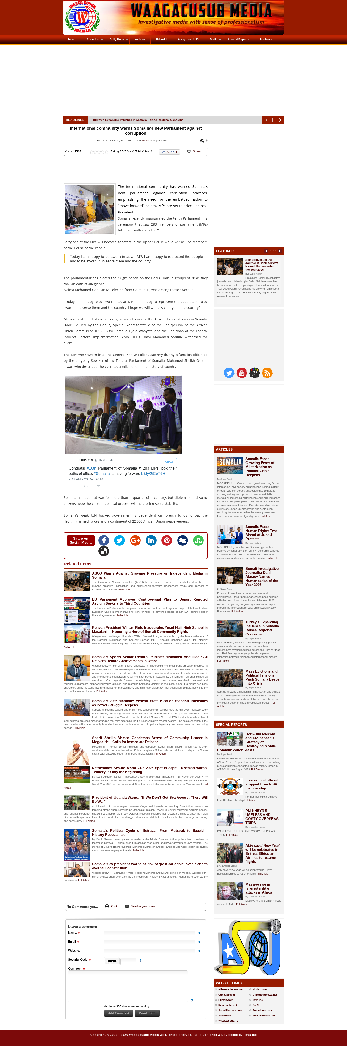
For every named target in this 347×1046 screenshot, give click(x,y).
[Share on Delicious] (103, 552)
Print (114, 906)
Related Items (77, 564)
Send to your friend (143, 906)
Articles (145, 140)
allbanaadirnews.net (230, 989)
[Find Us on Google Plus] (255, 377)
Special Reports (231, 725)
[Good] (99, 152)
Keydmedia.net (227, 1005)
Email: (72, 941)
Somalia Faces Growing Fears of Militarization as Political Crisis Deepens (259, 467)
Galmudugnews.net (265, 994)
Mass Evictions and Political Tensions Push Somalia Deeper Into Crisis (140, 120)
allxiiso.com (260, 989)
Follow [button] (168, 462)
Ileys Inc (258, 999)
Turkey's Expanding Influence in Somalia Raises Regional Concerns (262, 628)
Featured (225, 251)
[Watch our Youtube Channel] (242, 377)
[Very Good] (103, 152)
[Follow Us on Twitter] (229, 377)
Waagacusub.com (264, 1015)
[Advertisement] (118, 82)
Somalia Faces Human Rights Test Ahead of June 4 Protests (261, 533)
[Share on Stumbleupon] (198, 542)
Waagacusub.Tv (228, 1020)
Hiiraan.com (225, 999)
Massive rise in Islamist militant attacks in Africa (258, 888)
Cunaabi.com (226, 994)
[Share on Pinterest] (168, 542)
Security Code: (78, 959)
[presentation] (123, 414)
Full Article (124, 589)
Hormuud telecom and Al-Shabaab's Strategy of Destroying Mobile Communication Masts (246, 742)
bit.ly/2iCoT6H (153, 474)
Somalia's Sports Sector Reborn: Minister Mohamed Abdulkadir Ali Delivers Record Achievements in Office (150, 659)
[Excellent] (106, 152)
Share (197, 151)
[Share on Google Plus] (137, 542)
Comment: (75, 968)
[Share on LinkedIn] (152, 542)
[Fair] (95, 152)
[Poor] (91, 152)
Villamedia (224, 1015)
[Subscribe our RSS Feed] (267, 377)
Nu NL (256, 1005)
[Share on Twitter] (121, 542)
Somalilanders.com (230, 1010)
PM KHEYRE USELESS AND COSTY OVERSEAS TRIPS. (262, 817)
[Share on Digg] (184, 542)
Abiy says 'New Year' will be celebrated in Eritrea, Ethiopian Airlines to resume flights (262, 853)
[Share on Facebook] (105, 542)
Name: (73, 932)
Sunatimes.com (262, 1010)
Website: (74, 950)
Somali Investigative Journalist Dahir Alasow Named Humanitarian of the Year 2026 (261, 264)
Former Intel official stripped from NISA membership (261, 784)
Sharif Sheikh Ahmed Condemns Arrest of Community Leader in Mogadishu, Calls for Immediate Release (150, 740)
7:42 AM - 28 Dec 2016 (86, 479)
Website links (229, 983)
